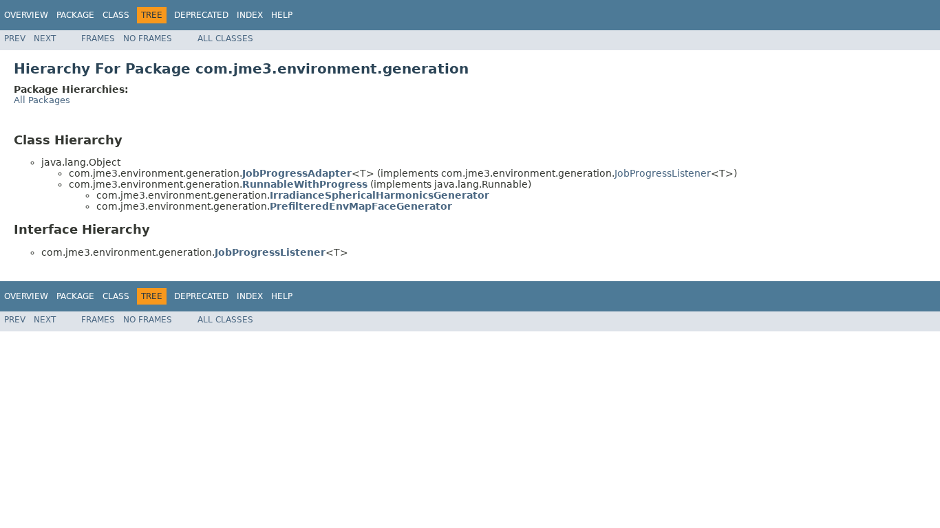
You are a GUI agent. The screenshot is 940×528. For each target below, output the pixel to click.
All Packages (42, 100)
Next (45, 38)
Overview (26, 15)
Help (281, 15)
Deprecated (201, 15)
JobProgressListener (663, 173)
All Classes (225, 38)
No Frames (147, 38)
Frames (98, 38)
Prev (14, 38)
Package (75, 15)
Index (250, 15)
